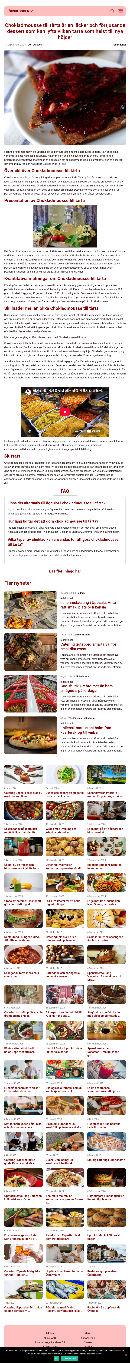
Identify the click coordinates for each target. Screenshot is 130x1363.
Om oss (88, 1342)
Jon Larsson (35, 44)
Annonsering (88, 1338)
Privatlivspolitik (69, 1358)
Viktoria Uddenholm (84, 718)
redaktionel (119, 44)
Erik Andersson (81, 676)
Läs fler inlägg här (65, 571)
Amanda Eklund (82, 634)
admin (81, 593)
